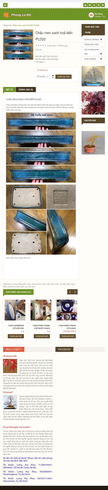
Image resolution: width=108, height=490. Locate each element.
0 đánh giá (51, 45)
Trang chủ (7, 25)
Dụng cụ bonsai (91, 39)
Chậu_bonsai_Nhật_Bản (16, 284)
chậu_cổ (58, 284)
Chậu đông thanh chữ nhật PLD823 (41, 326)
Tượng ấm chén (91, 44)
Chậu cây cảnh (52, 56)
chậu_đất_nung (68, 284)
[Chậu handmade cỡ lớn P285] (15, 300)
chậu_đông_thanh (34, 284)
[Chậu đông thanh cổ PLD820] (67, 300)
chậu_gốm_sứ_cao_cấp (25, 286)
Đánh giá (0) (26, 89)
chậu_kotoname (9, 286)
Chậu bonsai (90, 59)
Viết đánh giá (63, 45)
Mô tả (9, 89)
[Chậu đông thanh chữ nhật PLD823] (41, 300)
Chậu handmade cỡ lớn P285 (16, 326)
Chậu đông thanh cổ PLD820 (67, 326)
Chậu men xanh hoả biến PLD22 (26, 25)
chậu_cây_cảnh (48, 284)
